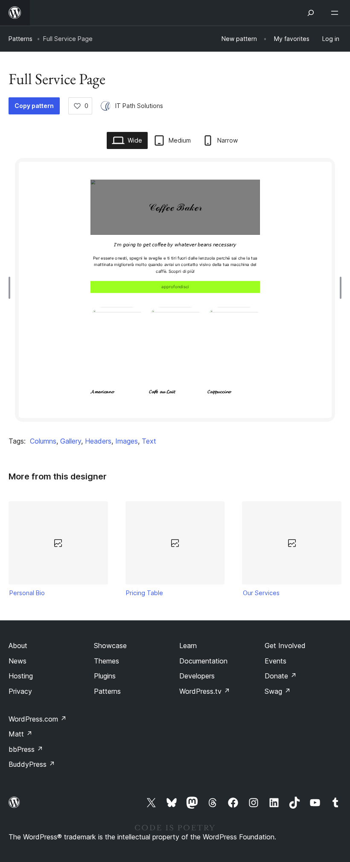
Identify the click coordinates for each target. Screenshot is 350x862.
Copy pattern (34, 105)
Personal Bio (27, 592)
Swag (278, 691)
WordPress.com (38, 719)
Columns (43, 441)
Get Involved (285, 645)
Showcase (110, 645)
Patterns (20, 38)
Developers (197, 676)
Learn (188, 645)
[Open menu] (336, 13)
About (18, 645)
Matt (20, 734)
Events (275, 661)
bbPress (26, 749)
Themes (106, 661)
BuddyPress (32, 764)
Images (126, 441)
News (17, 661)
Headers (98, 441)
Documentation (203, 661)
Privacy (20, 691)
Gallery (70, 441)
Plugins (105, 676)
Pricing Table (144, 592)
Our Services (261, 592)
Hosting (21, 676)
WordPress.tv (204, 691)
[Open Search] (311, 13)
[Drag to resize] (12, 288)
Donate (281, 676)
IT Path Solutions (139, 105)
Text (149, 441)
